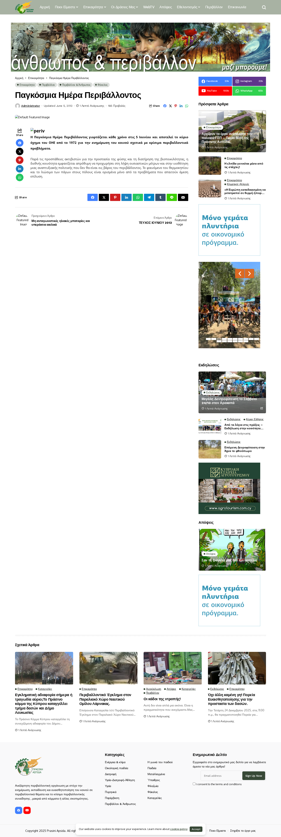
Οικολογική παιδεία (116, 768)
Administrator (30, 105)
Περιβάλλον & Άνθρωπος (120, 804)
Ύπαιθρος (153, 780)
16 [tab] (245, 341)
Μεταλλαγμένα (156, 774)
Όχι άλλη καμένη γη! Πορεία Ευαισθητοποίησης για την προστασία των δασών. (231, 699)
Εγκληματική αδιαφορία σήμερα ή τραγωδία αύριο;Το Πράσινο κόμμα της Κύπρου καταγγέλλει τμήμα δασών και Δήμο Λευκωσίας (43, 704)
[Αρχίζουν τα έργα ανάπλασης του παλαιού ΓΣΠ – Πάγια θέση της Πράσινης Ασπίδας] (232, 131)
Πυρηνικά (110, 792)
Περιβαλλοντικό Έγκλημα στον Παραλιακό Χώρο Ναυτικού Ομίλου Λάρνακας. (105, 699)
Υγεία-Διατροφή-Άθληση (120, 780)
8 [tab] (245, 339)
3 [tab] (219, 339)
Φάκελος (152, 792)
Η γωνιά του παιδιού (160, 762)
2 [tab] (213, 339)
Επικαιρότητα (36, 78)
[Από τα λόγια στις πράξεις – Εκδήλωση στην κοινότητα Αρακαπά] (210, 426)
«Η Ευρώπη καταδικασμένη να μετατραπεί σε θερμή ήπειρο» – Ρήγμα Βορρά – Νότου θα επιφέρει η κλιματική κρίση (245, 191)
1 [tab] (208, 339)
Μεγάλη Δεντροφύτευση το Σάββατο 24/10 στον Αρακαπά (229, 401)
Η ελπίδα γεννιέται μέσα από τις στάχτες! (243, 165)
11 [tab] (219, 341)
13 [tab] (229, 341)
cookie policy (179, 829)
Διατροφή (110, 774)
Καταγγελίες (154, 798)
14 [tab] (235, 341)
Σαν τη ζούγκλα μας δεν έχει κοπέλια (229, 560)
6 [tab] (235, 339)
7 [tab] (240, 339)
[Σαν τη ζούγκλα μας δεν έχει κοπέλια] (232, 550)
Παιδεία (151, 768)
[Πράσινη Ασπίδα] (24, 7)
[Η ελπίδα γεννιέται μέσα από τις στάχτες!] (210, 165)
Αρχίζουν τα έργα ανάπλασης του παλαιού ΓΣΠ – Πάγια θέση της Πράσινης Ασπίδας (227, 138)
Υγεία (108, 786)
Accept (196, 829)
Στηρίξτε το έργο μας (243, 830)
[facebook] (18, 810)
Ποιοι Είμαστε (217, 830)
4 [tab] (224, 339)
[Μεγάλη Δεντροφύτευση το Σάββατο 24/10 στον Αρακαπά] (232, 392)
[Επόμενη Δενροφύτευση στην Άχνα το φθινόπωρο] (210, 449)
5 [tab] (229, 339)
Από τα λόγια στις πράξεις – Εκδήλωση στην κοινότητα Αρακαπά (243, 426)
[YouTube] (27, 810)
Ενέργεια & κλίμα (115, 762)
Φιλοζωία (152, 786)
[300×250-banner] (229, 488)
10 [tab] (256, 339)
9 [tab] (251, 339)
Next (249, 273)
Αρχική (19, 78)
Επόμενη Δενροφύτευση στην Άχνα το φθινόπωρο (244, 449)
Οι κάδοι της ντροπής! (162, 699)
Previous (239, 273)
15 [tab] (240, 341)
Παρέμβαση (112, 798)
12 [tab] (224, 341)
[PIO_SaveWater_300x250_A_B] (229, 229)
